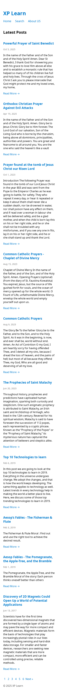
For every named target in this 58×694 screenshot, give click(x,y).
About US (34, 21)
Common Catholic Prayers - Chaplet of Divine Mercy (23, 256)
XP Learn (14, 13)
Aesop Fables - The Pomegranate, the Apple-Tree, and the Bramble (28, 559)
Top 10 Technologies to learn (24, 457)
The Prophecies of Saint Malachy (27, 382)
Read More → (11, 93)
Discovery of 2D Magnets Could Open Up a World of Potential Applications (26, 600)
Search (19, 21)
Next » (29, 679)
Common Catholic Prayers (22, 318)
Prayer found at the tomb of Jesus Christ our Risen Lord (28, 167)
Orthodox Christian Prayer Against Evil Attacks (23, 106)
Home (7, 21)
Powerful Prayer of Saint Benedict (28, 43)
